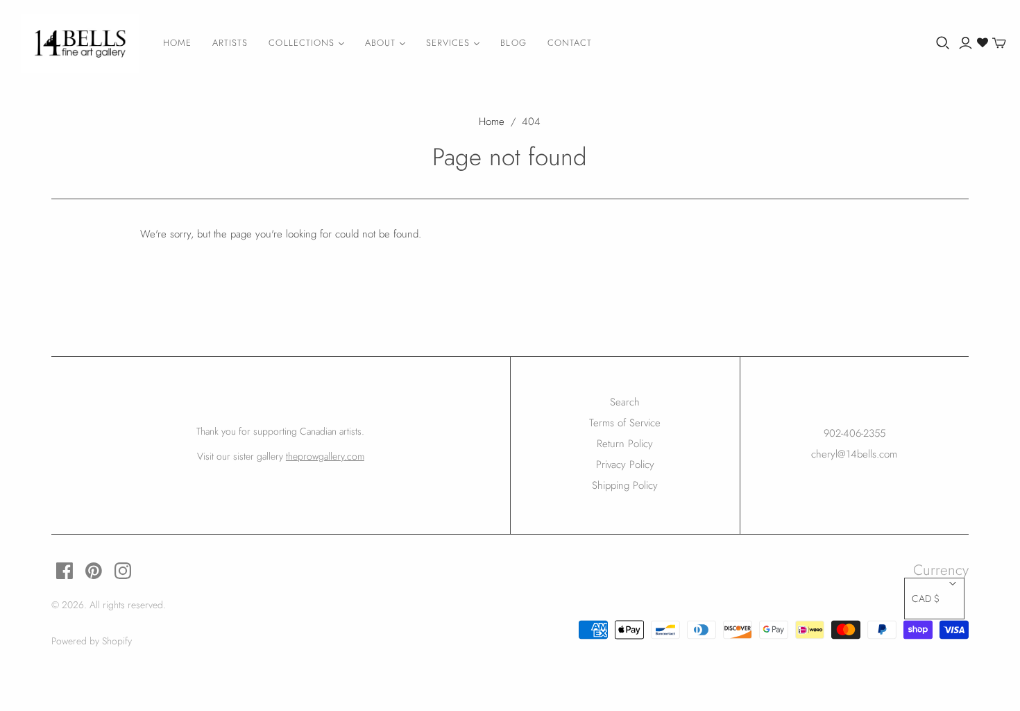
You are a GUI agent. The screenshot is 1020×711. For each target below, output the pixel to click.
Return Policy (625, 443)
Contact (569, 42)
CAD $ (926, 598)
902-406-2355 (854, 433)
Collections (301, 42)
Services (448, 42)
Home (177, 42)
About (380, 42)
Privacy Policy (625, 464)
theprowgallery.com (325, 456)
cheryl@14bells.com (854, 454)
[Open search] (943, 43)
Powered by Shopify (91, 641)
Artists (230, 42)
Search (625, 402)
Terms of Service (625, 422)
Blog (513, 42)
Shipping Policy (625, 485)
